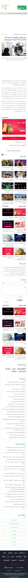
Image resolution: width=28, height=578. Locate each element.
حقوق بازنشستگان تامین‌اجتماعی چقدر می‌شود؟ (17, 273)
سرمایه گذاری (14, 138)
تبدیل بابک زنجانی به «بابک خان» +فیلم (17, 435)
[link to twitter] (4, 5)
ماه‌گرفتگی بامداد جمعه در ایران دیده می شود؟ (20, 191)
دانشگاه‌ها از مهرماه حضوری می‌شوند (20, 202)
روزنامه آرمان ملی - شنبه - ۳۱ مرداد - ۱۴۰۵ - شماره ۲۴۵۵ (14, 457)
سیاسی (15, 553)
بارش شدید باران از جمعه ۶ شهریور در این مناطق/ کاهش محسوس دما (14, 420)
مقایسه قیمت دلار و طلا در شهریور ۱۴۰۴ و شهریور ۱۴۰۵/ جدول (14, 476)
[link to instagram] (6, 5)
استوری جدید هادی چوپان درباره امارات (7, 179)
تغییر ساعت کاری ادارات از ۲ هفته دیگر (17, 499)
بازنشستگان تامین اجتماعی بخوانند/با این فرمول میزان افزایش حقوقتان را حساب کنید (15, 269)
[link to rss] (2, 5)
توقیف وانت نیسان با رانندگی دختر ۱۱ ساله (17, 396)
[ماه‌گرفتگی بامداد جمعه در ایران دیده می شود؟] (20, 185)
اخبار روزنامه (14, 560)
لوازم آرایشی (14, 541)
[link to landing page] (21, 7)
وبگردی (3, 556)
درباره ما (11, 564)
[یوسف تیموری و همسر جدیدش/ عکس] (20, 162)
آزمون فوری (14, 534)
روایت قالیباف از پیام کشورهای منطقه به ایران (16, 491)
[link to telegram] (8, 5)
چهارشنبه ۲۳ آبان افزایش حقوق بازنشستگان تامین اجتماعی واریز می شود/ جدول (14, 267)
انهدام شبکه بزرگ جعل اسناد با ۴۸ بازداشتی (16, 404)
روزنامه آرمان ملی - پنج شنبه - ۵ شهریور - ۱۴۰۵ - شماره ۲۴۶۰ (14, 507)
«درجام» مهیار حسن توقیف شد (19, 504)
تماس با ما (16, 564)
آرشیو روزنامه (21, 560)
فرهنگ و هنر (19, 556)
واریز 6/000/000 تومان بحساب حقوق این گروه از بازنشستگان (14, 274)
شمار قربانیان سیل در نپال (20, 394)
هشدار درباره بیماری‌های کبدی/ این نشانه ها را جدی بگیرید (15, 13)
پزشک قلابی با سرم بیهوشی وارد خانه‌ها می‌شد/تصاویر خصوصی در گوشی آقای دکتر (14, 429)
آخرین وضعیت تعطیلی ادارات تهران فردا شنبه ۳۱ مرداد (14, 466)
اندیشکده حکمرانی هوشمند (14, 523)
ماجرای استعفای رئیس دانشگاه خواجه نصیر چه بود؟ (15, 406)
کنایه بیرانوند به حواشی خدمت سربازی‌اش (8, 191)
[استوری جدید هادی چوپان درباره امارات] (7, 174)
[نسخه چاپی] (2, 34)
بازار (8, 556)
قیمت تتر (14, 538)
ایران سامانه (12, 577)
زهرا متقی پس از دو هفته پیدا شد (21, 179)
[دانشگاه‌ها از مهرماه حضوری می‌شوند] (20, 197)
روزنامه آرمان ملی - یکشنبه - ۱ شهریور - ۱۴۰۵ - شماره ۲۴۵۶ (15, 453)
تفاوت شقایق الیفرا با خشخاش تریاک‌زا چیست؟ (16, 411)
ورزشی (12, 556)
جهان (25, 556)
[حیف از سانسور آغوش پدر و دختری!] (7, 162)
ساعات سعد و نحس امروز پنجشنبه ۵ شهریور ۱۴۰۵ (15, 494)
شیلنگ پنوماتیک (14, 520)
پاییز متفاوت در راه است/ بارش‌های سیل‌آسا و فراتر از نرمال (7, 202)
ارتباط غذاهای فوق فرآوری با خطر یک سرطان (16, 416)
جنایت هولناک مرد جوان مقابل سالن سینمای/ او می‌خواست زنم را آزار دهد (15, 424)
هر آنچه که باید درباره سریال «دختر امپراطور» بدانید (15, 447)
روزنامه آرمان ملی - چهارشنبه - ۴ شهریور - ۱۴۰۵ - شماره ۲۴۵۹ (14, 481)
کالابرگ (14, 545)
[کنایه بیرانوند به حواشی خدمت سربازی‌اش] (7, 185)
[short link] (6, 34)
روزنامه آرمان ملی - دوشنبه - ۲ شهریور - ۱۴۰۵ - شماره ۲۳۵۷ (14, 463)
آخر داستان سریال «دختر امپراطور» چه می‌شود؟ (16, 450)
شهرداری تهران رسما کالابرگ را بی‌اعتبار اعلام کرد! (16, 432)
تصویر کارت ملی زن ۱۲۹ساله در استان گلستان (16, 382)
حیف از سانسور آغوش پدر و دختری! (7, 168)
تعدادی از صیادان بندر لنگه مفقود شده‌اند (16, 437)
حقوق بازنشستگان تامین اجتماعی (13, 150)
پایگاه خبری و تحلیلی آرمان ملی (7, 573)
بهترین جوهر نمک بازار (14, 527)
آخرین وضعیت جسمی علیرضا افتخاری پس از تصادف (14, 473)
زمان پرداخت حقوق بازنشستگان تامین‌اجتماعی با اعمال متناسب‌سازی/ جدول (13, 271)
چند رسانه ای (22, 553)
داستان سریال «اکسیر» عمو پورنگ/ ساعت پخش (16, 459)
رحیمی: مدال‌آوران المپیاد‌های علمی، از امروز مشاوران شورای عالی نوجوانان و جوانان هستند (15, 488)
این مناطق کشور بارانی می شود (19, 399)
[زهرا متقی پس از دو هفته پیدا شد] (20, 174)
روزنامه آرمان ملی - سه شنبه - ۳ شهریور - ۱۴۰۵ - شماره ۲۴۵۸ (14, 470)
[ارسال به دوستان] (4, 34)
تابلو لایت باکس (14, 531)
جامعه (25, 34)
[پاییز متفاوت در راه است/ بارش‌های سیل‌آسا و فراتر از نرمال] (7, 197)
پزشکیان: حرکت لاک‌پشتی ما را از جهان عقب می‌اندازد (15, 501)
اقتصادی (10, 553)
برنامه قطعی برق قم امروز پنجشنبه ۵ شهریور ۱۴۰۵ (15, 496)
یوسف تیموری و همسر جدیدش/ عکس (21, 168)
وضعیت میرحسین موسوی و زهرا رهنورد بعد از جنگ (15, 484)
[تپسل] (2, 117)
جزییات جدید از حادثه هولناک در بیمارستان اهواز (15, 414)
